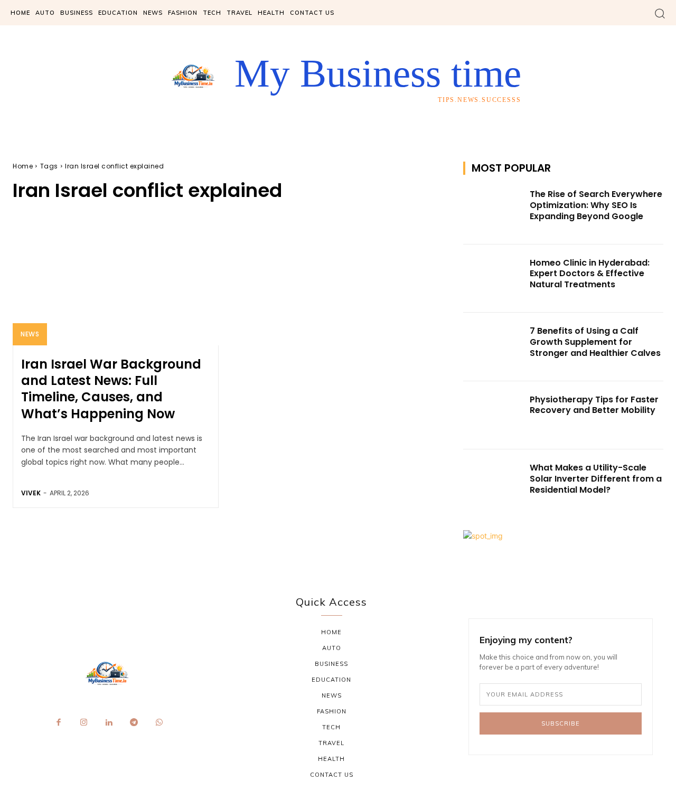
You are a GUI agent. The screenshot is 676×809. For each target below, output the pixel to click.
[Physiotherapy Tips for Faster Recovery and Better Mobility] (493, 415)
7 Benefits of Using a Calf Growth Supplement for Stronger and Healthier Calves (595, 342)
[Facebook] (59, 723)
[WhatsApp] (159, 723)
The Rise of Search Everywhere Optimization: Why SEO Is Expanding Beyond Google (596, 205)
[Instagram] (84, 723)
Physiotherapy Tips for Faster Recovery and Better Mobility (594, 405)
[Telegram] (134, 723)
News (30, 334)
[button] (660, 13)
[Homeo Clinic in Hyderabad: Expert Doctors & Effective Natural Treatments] (493, 279)
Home (23, 166)
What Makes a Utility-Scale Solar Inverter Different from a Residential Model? (596, 479)
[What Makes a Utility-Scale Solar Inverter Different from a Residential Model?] (493, 484)
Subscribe (560, 723)
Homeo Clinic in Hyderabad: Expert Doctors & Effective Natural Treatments (590, 274)
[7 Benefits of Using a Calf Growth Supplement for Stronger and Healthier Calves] (493, 347)
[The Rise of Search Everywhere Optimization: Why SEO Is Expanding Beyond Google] (493, 210)
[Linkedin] (109, 723)
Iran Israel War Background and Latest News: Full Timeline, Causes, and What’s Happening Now (111, 388)
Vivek (31, 492)
